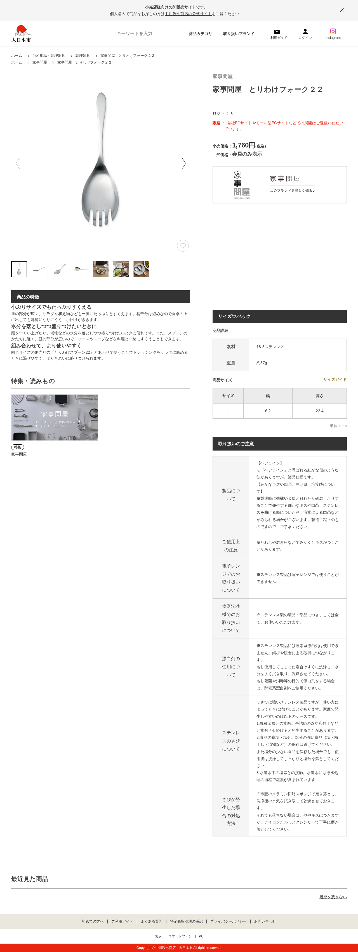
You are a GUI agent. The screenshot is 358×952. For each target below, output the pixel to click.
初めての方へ (93, 921)
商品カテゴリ (200, 33)
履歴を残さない (333, 897)
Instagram (333, 38)
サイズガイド (335, 379)
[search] (168, 33)
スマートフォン (180, 936)
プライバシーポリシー (228, 921)
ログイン (305, 38)
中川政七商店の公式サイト (188, 13)
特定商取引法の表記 (186, 921)
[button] (183, 163)
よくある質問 (151, 921)
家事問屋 (223, 76)
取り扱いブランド (239, 33)
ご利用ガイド (277, 38)
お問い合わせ (265, 921)
